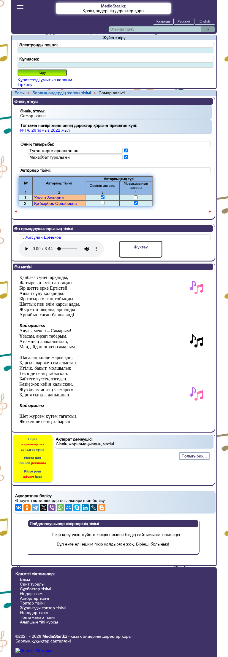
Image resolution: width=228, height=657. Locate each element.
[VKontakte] (18, 507)
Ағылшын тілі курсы (39, 622)
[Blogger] (101, 507)
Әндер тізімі (31, 593)
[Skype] (76, 507)
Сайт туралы (32, 584)
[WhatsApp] (60, 507)
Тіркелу (25, 84)
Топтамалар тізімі (37, 617)
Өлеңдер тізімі (34, 612)
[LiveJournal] (93, 507)
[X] (43, 507)
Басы (20, 92)
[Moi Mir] (68, 507)
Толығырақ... (194, 456)
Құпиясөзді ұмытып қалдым (45, 79)
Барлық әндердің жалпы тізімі (61, 92)
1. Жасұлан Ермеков (40, 237)
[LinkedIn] (85, 507)
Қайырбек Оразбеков (55, 203)
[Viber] (52, 507)
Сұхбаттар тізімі (35, 588)
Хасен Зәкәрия (49, 197)
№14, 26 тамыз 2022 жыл (45, 130)
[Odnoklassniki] (27, 507)
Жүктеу (141, 247)
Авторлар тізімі (34, 598)
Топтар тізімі (32, 603)
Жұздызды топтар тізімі (43, 607)
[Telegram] (35, 507)
